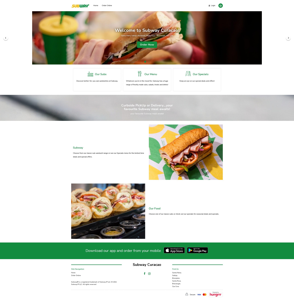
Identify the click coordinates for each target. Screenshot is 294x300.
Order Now (147, 44)
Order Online (107, 5)
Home (95, 5)
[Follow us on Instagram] (149, 273)
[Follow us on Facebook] (144, 273)
